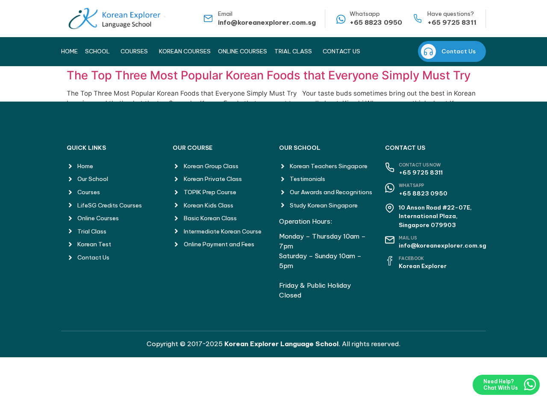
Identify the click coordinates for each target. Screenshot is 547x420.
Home (69, 51)
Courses (134, 51)
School (97, 51)
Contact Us (341, 51)
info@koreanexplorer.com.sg (267, 22)
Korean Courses (185, 51)
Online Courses (242, 51)
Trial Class (293, 51)
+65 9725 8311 (451, 22)
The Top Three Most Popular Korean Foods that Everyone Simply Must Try (269, 75)
